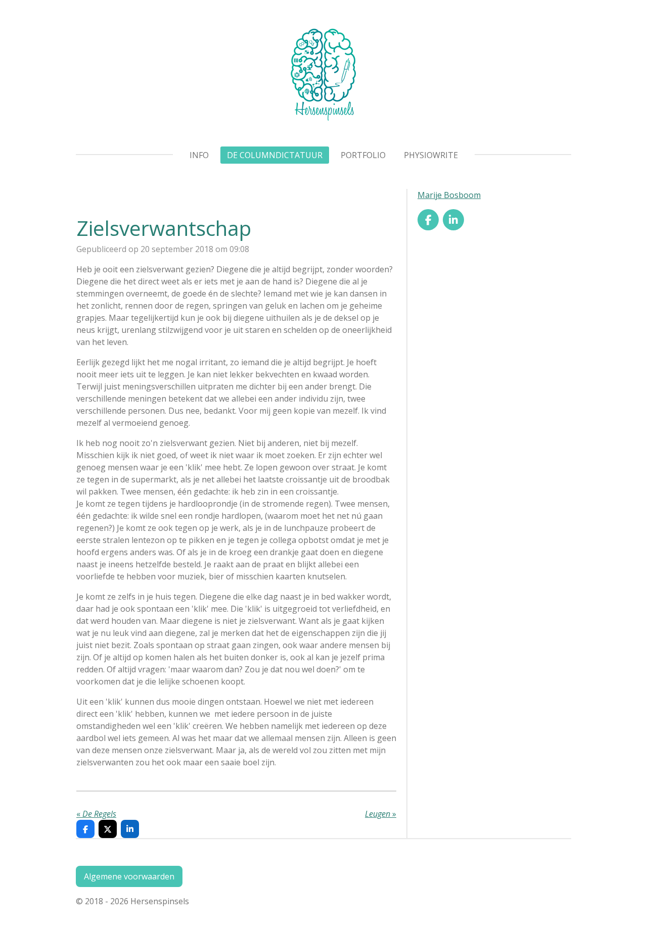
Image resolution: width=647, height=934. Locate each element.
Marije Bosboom (449, 195)
